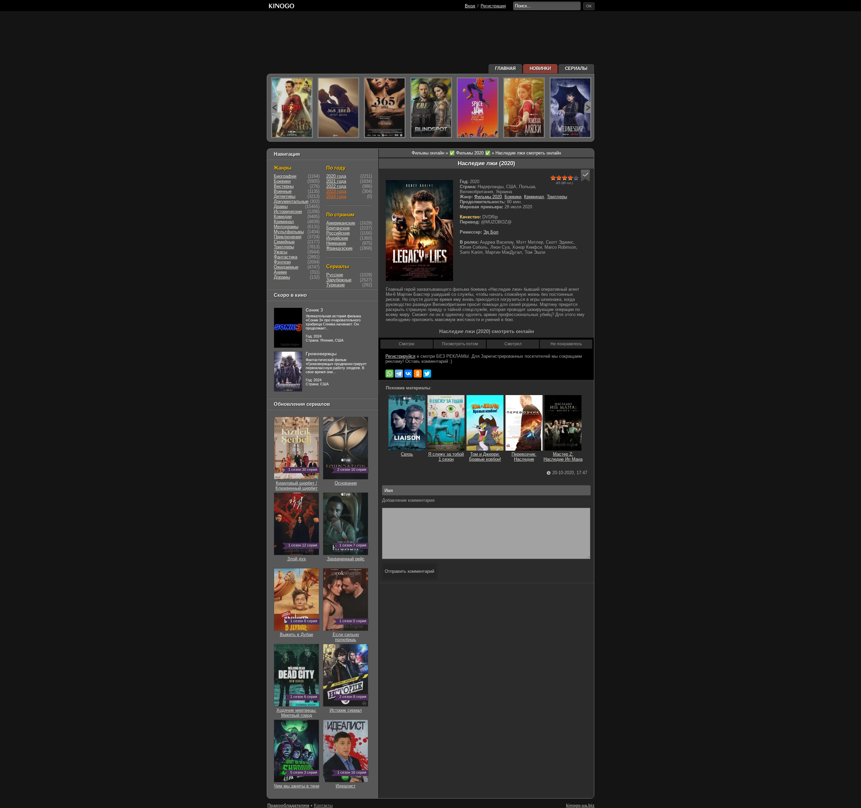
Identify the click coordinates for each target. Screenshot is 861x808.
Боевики (512, 196)
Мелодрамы (286, 226)
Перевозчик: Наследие (524, 457)
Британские (338, 228)
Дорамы (282, 277)
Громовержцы (321, 353)
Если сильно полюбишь (350, 634)
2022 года (336, 186)
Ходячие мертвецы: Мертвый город (296, 710)
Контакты (323, 805)
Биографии (285, 176)
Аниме (280, 272)
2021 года (336, 181)
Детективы (284, 196)
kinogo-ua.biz (580, 805)
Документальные (291, 201)
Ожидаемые (286, 267)
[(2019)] (524, 107)
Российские (338, 233)
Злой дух (302, 556)
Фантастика (285, 256)
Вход (470, 5)
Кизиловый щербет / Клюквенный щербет (296, 483)
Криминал (534, 196)
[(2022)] (338, 107)
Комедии (283, 216)
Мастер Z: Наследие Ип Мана (563, 457)
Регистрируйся (400, 356)
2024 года (336, 196)
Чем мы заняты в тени (296, 783)
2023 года (336, 191)
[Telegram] (399, 374)
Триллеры (557, 196)
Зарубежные (338, 279)
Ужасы (280, 251)
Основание (351, 481)
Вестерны (284, 186)
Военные (283, 191)
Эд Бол (490, 232)
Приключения (287, 236)
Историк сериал (348, 708)
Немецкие (336, 243)
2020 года (336, 176)
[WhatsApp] (389, 374)
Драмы (281, 206)
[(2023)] (292, 107)
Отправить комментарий (409, 571)
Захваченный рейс (347, 556)
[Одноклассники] (418, 374)
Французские (339, 248)
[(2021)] (477, 107)
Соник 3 (314, 310)
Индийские (337, 238)
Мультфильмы (289, 231)
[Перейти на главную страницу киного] (365, 6)
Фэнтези (282, 262)
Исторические (288, 211)
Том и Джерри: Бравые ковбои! (485, 457)
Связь (407, 454)
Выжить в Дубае (298, 632)
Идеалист (351, 783)
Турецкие (335, 284)
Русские (334, 274)
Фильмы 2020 (488, 196)
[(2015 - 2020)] (431, 107)
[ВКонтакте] (408, 374)
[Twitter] (427, 374)
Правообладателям (288, 805)
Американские (340, 222)
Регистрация (493, 5)
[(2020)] (385, 107)
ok (589, 6)
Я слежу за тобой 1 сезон (446, 457)
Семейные (284, 241)
